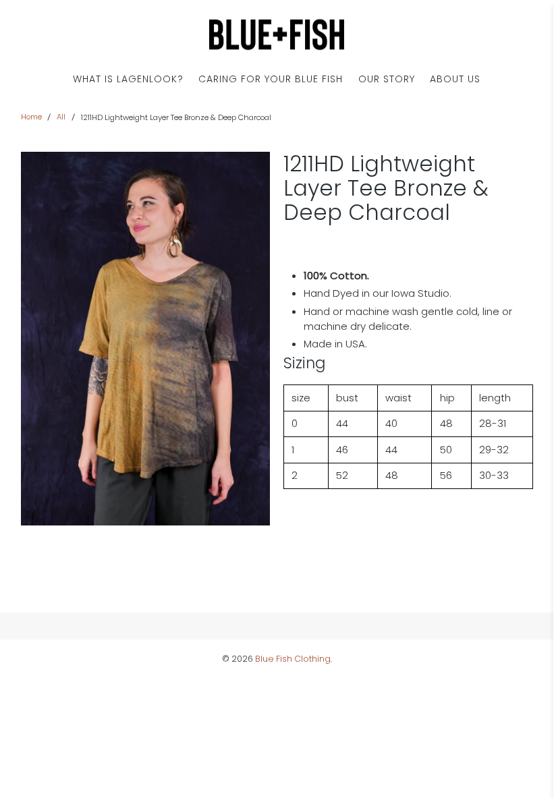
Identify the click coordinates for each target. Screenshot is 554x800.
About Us (455, 79)
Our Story (386, 79)
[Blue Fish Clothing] (276, 34)
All (61, 117)
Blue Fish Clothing (293, 658)
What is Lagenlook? (128, 79)
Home (31, 117)
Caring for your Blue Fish (270, 79)
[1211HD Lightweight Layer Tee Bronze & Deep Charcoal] (146, 338)
